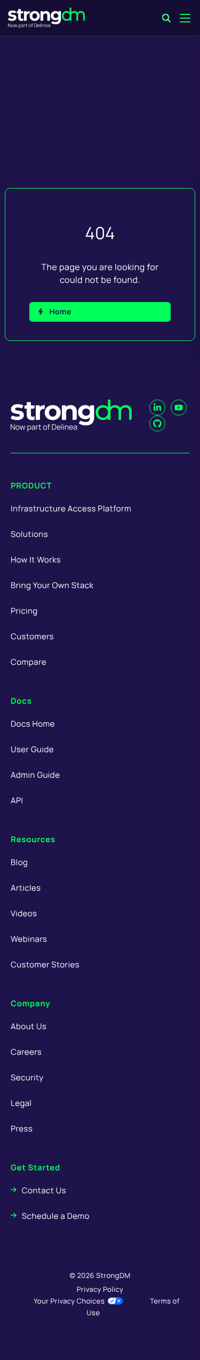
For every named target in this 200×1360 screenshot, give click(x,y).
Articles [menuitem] (26, 887)
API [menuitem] (17, 800)
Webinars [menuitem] (29, 938)
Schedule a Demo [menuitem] (56, 1215)
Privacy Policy (100, 1289)
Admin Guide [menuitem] (35, 774)
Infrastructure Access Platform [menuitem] (71, 508)
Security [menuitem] (27, 1077)
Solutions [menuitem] (29, 534)
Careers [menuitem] (26, 1051)
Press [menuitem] (22, 1128)
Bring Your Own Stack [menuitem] (52, 585)
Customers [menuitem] (32, 636)
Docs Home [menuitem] (33, 723)
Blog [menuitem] (19, 862)
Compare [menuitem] (28, 661)
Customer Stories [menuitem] (45, 964)
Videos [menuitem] (24, 913)
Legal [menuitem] (21, 1103)
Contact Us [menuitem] (44, 1190)
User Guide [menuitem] (32, 749)
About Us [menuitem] (28, 1026)
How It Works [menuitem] (36, 559)
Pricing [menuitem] (24, 610)
